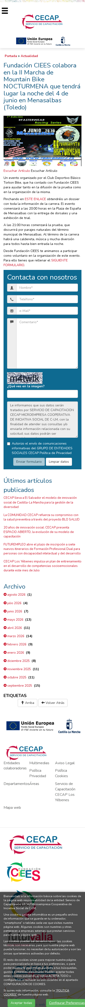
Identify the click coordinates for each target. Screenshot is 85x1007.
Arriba (29, 703)
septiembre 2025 (19, 686)
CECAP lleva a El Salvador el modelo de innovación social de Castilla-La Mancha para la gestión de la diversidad (40, 502)
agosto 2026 (16, 595)
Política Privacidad (37, 773)
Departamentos (17, 783)
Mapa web (12, 807)
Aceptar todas (21, 1003)
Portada (11, 56)
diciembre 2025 (18, 661)
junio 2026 (14, 611)
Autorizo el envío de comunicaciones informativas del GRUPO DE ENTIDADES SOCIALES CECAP (42, 448)
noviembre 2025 (19, 669)
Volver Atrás (54, 703)
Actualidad (29, 56)
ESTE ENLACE (35, 199)
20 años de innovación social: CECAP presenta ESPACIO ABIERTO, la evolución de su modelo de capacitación (39, 532)
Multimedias (39, 763)
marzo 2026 (15, 636)
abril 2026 (14, 628)
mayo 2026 (15, 620)
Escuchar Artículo (17, 171)
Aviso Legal (65, 763)
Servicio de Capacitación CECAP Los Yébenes (65, 792)
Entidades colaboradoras (15, 765)
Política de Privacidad (56, 453)
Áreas (34, 783)
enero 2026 (15, 653)
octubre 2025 (16, 677)
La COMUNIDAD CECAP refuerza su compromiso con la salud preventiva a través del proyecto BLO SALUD (42, 517)
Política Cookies (61, 773)
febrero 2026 (16, 644)
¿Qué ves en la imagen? (26, 386)
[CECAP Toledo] (42, 21)
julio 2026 (14, 603)
